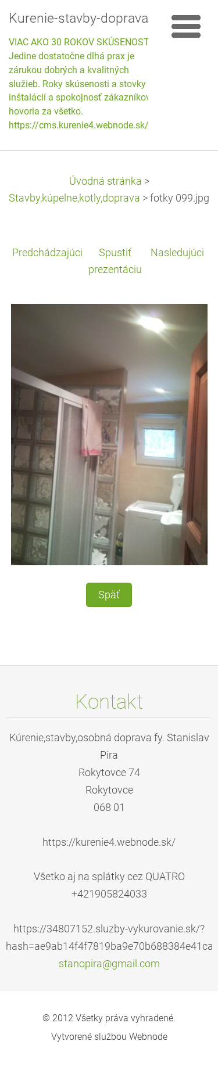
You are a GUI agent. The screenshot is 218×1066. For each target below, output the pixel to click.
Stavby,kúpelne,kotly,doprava (74, 198)
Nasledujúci (177, 253)
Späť (109, 595)
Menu (186, 26)
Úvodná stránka (105, 181)
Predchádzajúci (47, 253)
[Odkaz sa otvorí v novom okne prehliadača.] (109, 434)
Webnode (148, 1036)
